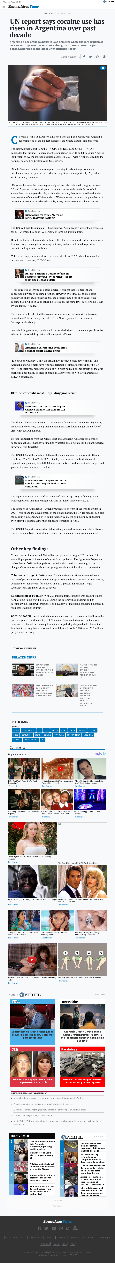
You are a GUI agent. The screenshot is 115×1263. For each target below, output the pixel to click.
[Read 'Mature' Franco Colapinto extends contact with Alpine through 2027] (67, 665)
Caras (24, 1237)
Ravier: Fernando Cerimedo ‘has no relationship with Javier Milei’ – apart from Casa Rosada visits (48, 276)
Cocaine (47, 735)
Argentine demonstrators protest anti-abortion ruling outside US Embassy (49, 1098)
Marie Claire (36, 1237)
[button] (103, 68)
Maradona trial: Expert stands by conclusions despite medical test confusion (46, 483)
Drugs (16, 730)
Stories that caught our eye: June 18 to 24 (33, 1115)
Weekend (45, 1243)
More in (13, 994)
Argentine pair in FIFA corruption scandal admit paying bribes (46, 349)
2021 (46, 730)
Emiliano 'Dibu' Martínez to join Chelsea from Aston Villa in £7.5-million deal (45, 409)
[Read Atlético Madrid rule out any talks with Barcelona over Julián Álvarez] (23, 686)
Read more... (34, 211)
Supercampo (104, 1237)
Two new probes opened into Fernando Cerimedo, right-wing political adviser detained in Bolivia (89, 695)
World (55, 730)
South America (73, 735)
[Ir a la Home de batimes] (57, 1221)
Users (37, 735)
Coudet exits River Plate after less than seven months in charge (44, 670)
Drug (15, 735)
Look (56, 1243)
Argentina (88, 735)
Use (39, 730)
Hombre (75, 1237)
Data (63, 730)
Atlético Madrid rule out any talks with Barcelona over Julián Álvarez (44, 690)
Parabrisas (88, 1237)
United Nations (31, 740)
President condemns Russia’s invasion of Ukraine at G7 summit (43, 1103)
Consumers (26, 735)
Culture (92, 730)
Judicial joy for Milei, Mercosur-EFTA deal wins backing (44, 216)
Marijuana (59, 735)
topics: (15, 726)
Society (82, 730)
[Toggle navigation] (4, 6)
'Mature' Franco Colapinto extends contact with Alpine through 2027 (89, 671)
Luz (64, 1243)
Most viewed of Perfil (82, 1137)
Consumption (28, 730)
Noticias (51, 1237)
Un (42, 740)
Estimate (17, 740)
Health (72, 730)
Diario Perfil (11, 1237)
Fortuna (62, 1237)
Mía (72, 1243)
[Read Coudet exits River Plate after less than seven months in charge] (23, 665)
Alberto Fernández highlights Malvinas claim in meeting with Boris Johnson (50, 1109)
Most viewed (20, 1136)
